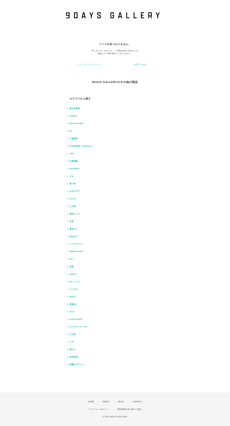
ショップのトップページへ (89, 64)
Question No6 (77, 123)
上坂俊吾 (74, 138)
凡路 (72, 266)
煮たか (73, 349)
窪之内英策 (75, 108)
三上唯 (73, 206)
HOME (91, 402)
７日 (72, 342)
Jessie (73, 199)
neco (72, 312)
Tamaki (73, 116)
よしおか (74, 289)
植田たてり (75, 214)
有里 (72, 221)
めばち (73, 297)
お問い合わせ (140, 64)
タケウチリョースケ (79, 327)
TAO (72, 153)
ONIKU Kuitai (76, 251)
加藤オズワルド (77, 364)
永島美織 (74, 161)
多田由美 (74, 357)
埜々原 (73, 184)
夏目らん (74, 229)
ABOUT (106, 402)
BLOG (121, 402)
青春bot (73, 304)
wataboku (74, 169)
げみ (72, 176)
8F (71, 131)
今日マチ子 (75, 191)
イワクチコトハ (77, 244)
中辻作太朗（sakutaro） (81, 146)
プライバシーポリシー (98, 409)
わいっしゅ (75, 281)
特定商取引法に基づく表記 (129, 409)
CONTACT (137, 402)
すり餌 (73, 334)
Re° (71, 259)
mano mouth (76, 319)
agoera (73, 274)
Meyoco (74, 236)
